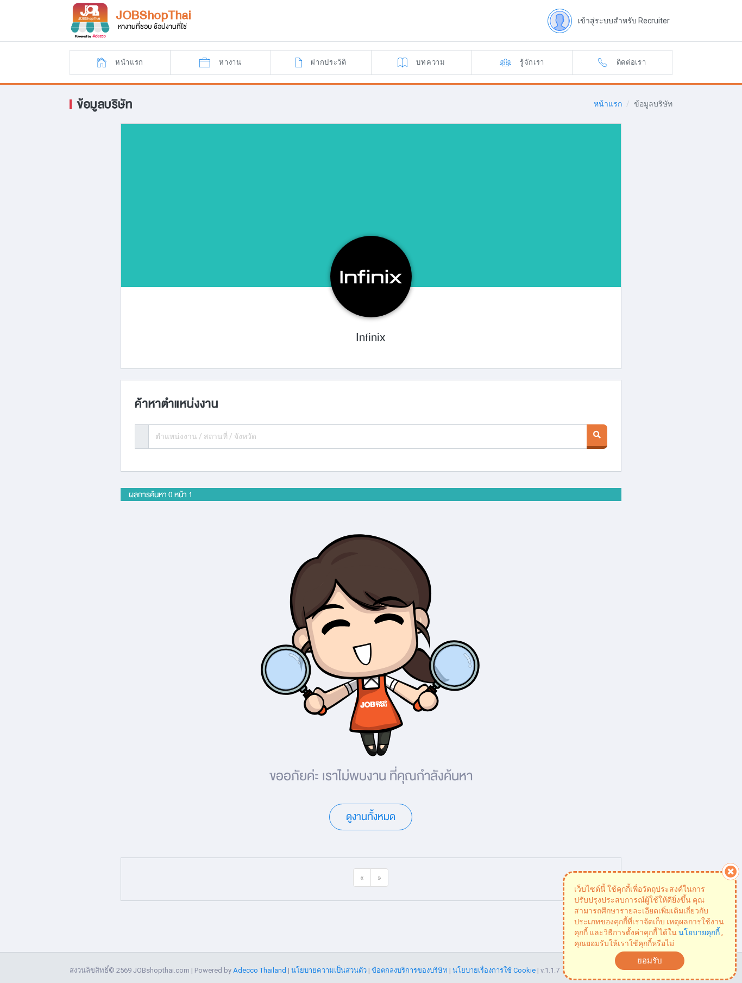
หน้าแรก (608, 103)
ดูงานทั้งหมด (370, 816)
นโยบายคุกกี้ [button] (699, 932)
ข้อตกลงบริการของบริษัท (410, 970)
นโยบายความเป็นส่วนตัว (329, 970)
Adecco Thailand (259, 970)
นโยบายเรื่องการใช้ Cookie (494, 970)
